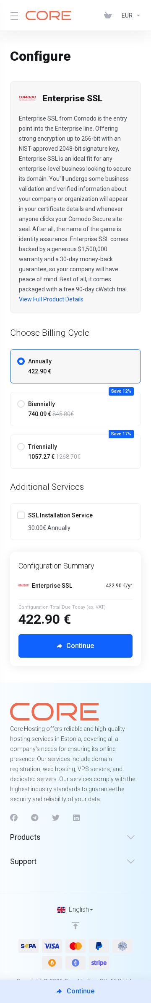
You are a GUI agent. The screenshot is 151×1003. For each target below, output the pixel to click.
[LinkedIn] (76, 818)
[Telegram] (34, 818)
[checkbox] (21, 515)
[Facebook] (13, 818)
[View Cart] (109, 15)
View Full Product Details (51, 299)
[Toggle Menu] (13, 15)
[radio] (21, 361)
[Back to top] (75, 925)
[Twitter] (55, 818)
